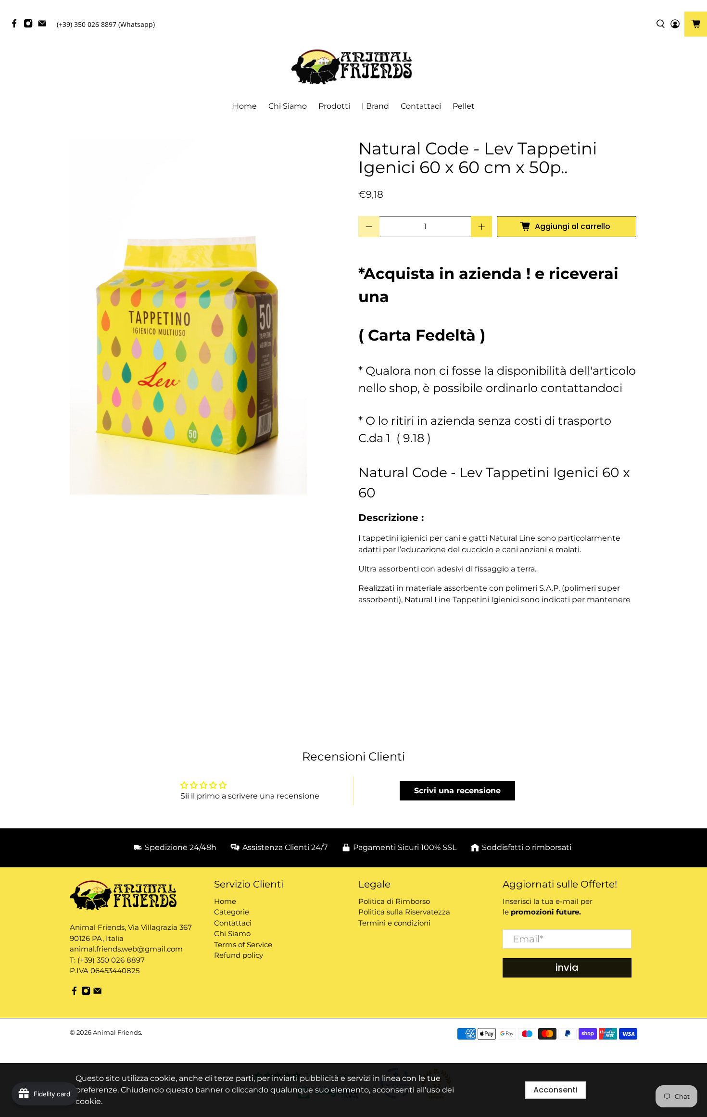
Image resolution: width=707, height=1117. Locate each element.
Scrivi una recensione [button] (457, 790)
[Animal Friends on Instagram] (31, 25)
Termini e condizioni (394, 922)
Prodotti (334, 106)
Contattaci (421, 106)
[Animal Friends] (353, 67)
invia (567, 967)
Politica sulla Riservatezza (404, 911)
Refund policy (238, 955)
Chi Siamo (287, 106)
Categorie (231, 911)
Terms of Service (243, 944)
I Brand (375, 106)
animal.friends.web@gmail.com (126, 948)
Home (245, 106)
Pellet (464, 106)
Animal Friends (117, 1032)
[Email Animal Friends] (44, 25)
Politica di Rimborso (394, 901)
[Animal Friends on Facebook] (17, 25)
